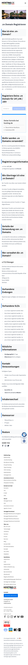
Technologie (7, 529)
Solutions (6, 531)
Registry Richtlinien (9, 577)
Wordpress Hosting (9, 462)
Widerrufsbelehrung (9, 567)
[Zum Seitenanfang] (25, 662)
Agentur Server (8, 508)
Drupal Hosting (8, 465)
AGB (5, 562)
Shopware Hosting (8, 482)
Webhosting (7, 457)
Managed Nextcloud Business (11, 518)
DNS (5, 495)
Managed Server (8, 501)
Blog (5, 541)
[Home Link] (8, 3)
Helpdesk (6, 554)
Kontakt (6, 549)
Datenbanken (7, 472)
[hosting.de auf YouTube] (18, 616)
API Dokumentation (9, 546)
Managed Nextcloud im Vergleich (12, 513)
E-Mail (5, 493)
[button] (25, 3)
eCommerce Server (9, 506)
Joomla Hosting (8, 460)
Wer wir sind (7, 526)
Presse (5, 536)
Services (6, 534)
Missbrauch (7, 574)
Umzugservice (7, 475)
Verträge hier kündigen (10, 582)
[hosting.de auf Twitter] (15, 616)
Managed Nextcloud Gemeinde (12, 521)
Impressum (7, 559)
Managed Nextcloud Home (10, 516)
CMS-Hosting (7, 470)
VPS (5, 503)
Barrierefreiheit (8, 572)
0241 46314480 (8, 610)
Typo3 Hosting (7, 467)
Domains (6, 488)
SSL (5, 490)
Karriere (6, 539)
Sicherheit (6, 569)
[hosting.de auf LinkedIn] (8, 616)
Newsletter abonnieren (11, 595)
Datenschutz (7, 564)
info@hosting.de (8, 607)
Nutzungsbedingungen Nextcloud (12, 579)
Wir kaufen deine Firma (10, 584)
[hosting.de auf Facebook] (5, 616)
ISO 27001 (6, 551)
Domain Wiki (7, 544)
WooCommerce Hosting (10, 480)
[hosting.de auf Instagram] (12, 616)
